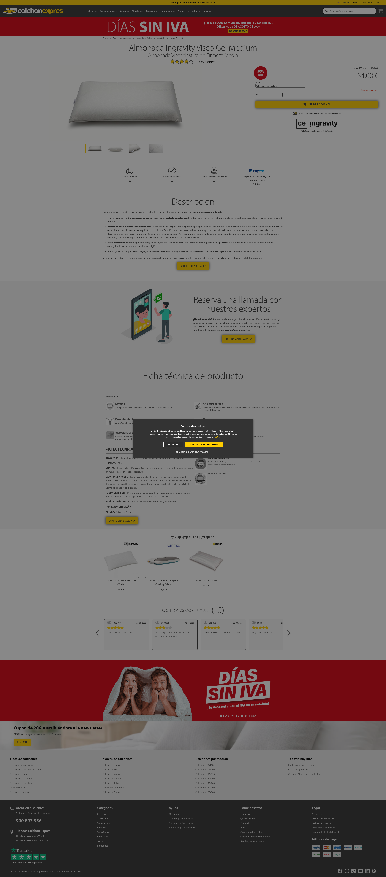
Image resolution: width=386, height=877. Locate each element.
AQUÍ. (217, 437)
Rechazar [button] (173, 444)
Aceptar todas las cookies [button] (203, 444)
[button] (193, 452)
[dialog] (193, 438)
